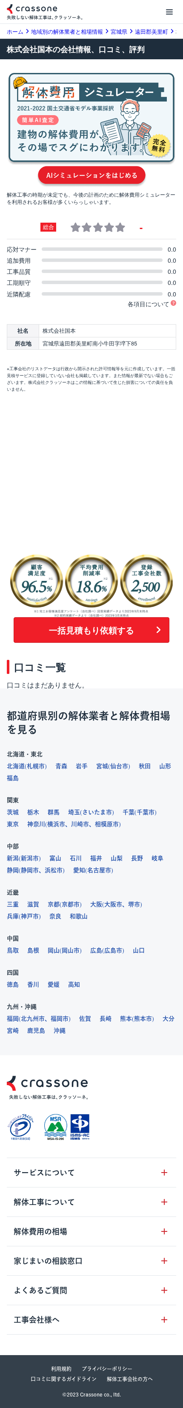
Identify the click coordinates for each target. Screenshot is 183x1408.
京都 (54, 904)
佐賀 (85, 1019)
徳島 (13, 984)
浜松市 (54, 870)
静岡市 (30, 870)
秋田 (145, 766)
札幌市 (36, 766)
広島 (96, 950)
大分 (168, 1019)
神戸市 (30, 916)
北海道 (16, 766)
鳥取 (13, 950)
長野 (137, 858)
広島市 (113, 950)
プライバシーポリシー (107, 1368)
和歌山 (79, 916)
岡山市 (71, 950)
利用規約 (61, 1368)
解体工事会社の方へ (130, 1379)
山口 (139, 950)
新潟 (13, 858)
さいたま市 (97, 812)
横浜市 (56, 824)
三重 (13, 904)
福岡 (13, 1019)
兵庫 (13, 916)
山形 (165, 766)
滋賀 (33, 904)
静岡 (13, 870)
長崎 (106, 1019)
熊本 (126, 1019)
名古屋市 (99, 870)
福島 (13, 778)
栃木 (33, 812)
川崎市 (80, 824)
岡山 (54, 950)
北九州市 (33, 1019)
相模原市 (107, 824)
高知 (74, 984)
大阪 (96, 904)
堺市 (134, 904)
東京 (13, 824)
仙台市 (119, 766)
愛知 (79, 870)
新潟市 (30, 858)
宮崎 (13, 1031)
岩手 (82, 766)
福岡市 (60, 1019)
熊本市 (143, 1019)
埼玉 (74, 812)
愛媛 (54, 984)
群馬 (54, 812)
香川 (33, 984)
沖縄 (60, 1031)
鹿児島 (36, 1031)
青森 (61, 766)
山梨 (117, 858)
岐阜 (157, 858)
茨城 (13, 812)
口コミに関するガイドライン (64, 1379)
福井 (96, 858)
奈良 (55, 916)
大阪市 (113, 904)
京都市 (71, 904)
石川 (76, 858)
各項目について (148, 304)
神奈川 (36, 824)
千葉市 (145, 812)
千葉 (128, 812)
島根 (33, 950)
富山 (55, 858)
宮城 (102, 766)
